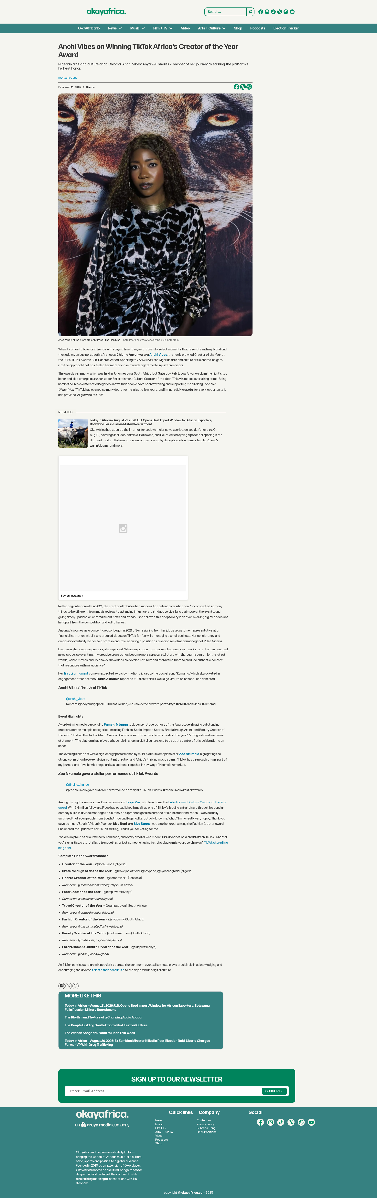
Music (135, 28)
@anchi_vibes (75, 699)
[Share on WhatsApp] (249, 87)
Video (185, 28)
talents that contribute (108, 970)
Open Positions (207, 1132)
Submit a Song (206, 1128)
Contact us (204, 1120)
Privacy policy (205, 1124)
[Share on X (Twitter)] (243, 87)
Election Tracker (286, 28)
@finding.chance (77, 785)
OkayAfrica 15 (89, 28)
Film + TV (160, 28)
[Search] (250, 12)
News (112, 28)
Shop (238, 28)
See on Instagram (72, 595)
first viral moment (75, 674)
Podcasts (257, 28)
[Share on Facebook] (237, 87)
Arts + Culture (209, 28)
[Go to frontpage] (106, 12)
